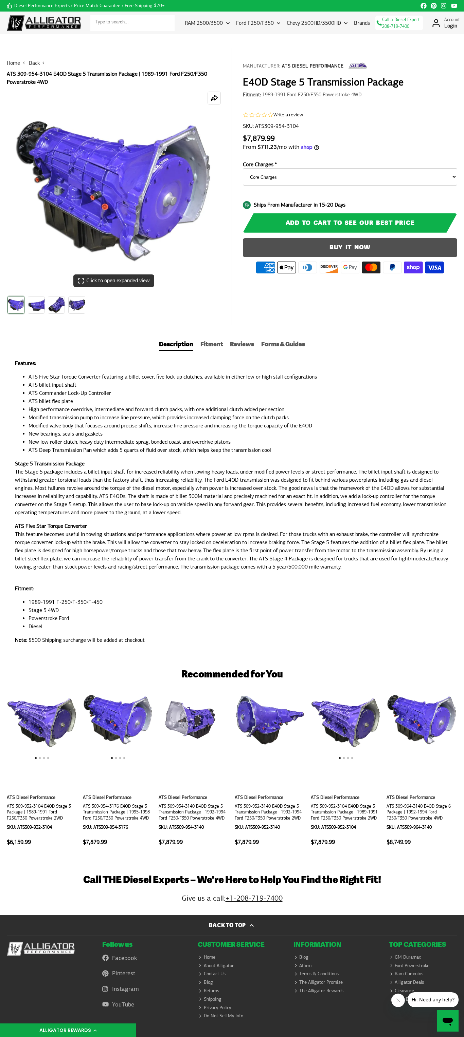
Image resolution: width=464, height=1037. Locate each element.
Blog (208, 982)
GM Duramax (408, 957)
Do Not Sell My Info (223, 1016)
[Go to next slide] (455, 768)
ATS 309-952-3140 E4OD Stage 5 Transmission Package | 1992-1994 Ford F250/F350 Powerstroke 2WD (270, 768)
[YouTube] (454, 6)
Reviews (242, 345)
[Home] (44, 23)
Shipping (212, 999)
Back (34, 63)
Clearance (404, 990)
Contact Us (215, 974)
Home (13, 63)
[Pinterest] (434, 6)
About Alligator (219, 965)
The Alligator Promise (321, 982)
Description (176, 345)
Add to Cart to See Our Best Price (350, 222)
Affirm (305, 965)
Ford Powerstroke (412, 965)
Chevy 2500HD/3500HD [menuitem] (314, 23)
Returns (211, 990)
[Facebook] (424, 6)
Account (445, 23)
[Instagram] (444, 6)
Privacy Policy (217, 1007)
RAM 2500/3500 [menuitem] (204, 23)
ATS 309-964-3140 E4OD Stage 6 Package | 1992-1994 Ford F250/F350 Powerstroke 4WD (422, 768)
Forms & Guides (283, 345)
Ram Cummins (409, 974)
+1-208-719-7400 (254, 898)
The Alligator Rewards (321, 990)
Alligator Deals (409, 982)
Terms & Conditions (319, 974)
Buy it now (350, 247)
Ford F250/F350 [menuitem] (255, 23)
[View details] (41, 948)
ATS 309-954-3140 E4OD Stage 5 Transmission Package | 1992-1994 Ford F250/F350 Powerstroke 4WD (194, 768)
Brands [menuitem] (362, 23)
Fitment (211, 345)
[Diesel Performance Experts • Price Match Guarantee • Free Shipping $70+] (86, 5)
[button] (68, 1030)
